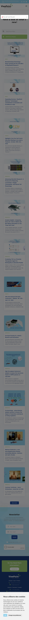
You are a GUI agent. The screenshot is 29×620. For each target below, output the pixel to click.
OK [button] (5, 615)
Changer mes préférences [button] (15, 615)
